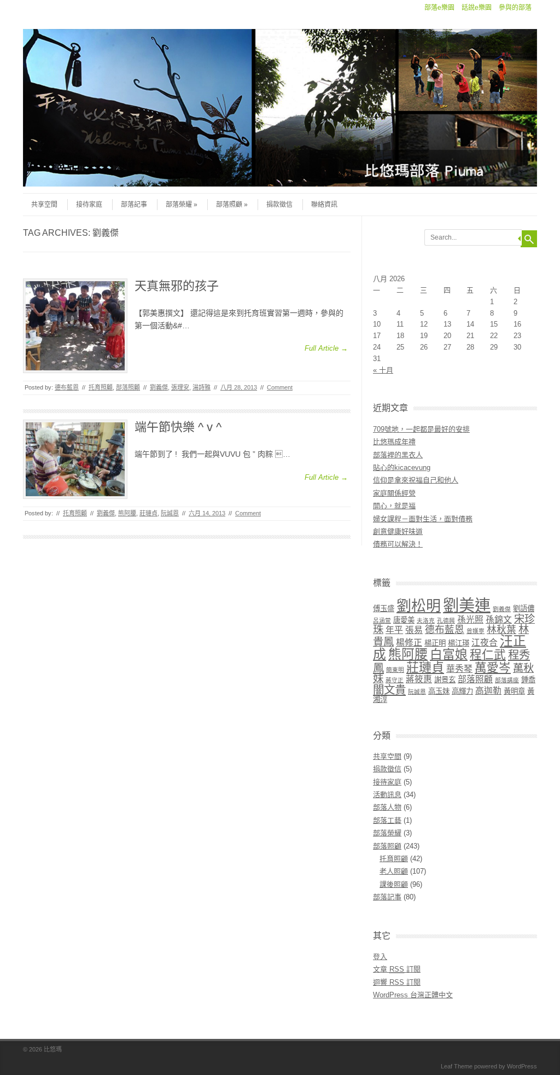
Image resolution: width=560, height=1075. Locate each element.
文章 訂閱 (397, 969)
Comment (280, 387)
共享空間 (44, 204)
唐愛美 (404, 620)
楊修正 (409, 642)
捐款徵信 (279, 204)
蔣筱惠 (419, 679)
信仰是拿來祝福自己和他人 (415, 480)
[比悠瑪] (280, 183)
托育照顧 (101, 387)
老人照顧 (394, 871)
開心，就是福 (394, 506)
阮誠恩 (170, 513)
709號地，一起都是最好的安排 (421, 429)
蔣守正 (395, 680)
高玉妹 (439, 691)
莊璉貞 (148, 513)
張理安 (180, 387)
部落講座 (507, 680)
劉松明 (418, 606)
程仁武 (488, 654)
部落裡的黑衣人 (398, 455)
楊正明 (435, 643)
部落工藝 (387, 820)
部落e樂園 (439, 7)
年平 (394, 630)
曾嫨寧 (475, 630)
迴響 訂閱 (397, 982)
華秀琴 (459, 668)
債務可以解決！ (398, 544)
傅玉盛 (383, 609)
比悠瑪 (53, 1049)
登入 (380, 956)
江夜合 (484, 642)
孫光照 (470, 619)
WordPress (522, 1066)
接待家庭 (89, 204)
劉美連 (467, 605)
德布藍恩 (67, 387)
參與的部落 (515, 7)
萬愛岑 (493, 668)
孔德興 (446, 620)
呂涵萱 (382, 620)
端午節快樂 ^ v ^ (178, 427)
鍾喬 (528, 680)
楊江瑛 (458, 643)
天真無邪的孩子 (177, 286)
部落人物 (387, 807)
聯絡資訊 (324, 204)
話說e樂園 (477, 7)
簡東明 (395, 669)
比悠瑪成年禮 (394, 442)
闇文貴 (389, 689)
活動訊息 (387, 795)
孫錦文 (499, 619)
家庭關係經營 (394, 493)
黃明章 (514, 691)
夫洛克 (426, 620)
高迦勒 (488, 690)
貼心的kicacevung (401, 467)
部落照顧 (229, 204)
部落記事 (134, 204)
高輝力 (462, 691)
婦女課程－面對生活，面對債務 (422, 519)
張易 (414, 630)
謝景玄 (445, 680)
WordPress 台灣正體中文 (413, 995)
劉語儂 (523, 609)
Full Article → (326, 348)
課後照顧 (394, 884)
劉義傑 (159, 387)
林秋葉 (501, 629)
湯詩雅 (201, 387)
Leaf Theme (456, 1066)
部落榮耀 (179, 204)
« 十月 (383, 370)
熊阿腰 (127, 513)
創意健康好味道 (398, 531)
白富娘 (449, 654)
